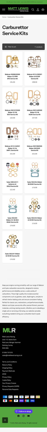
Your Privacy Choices (9, 383)
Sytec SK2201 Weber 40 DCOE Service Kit (12, 255)
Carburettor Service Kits (15, 17)
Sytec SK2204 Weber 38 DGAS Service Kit (34, 183)
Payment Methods (8, 371)
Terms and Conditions (9, 362)
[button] (3, 9)
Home (4, 17)
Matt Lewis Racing (20, 423)
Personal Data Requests (10, 389)
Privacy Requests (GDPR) (10, 386)
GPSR (4, 374)
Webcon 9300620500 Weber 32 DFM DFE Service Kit (12, 76)
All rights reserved (32, 423)
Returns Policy (7, 365)
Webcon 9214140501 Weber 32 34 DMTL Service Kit (12, 148)
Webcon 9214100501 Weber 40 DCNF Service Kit (34, 76)
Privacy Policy (6, 377)
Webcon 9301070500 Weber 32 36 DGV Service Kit (12, 112)
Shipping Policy (7, 368)
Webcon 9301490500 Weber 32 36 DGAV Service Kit (34, 112)
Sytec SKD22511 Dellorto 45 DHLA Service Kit (12, 184)
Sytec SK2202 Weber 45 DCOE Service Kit (34, 219)
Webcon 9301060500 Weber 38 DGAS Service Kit (34, 148)
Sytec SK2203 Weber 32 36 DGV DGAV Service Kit (12, 220)
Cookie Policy (6, 380)
